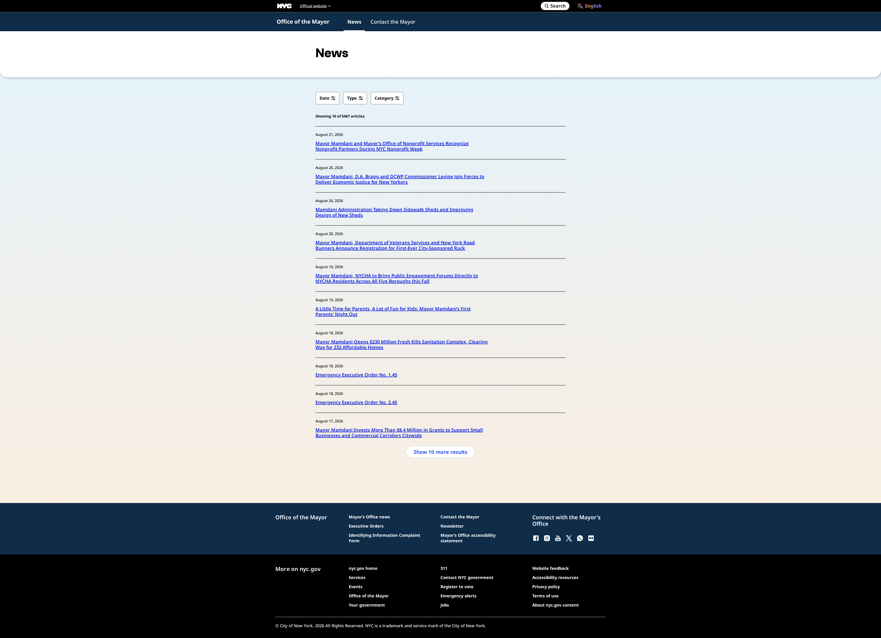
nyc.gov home (363, 568)
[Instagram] (547, 538)
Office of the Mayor (303, 21)
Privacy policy (546, 586)
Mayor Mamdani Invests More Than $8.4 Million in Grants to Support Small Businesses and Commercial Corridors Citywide (399, 432)
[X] (569, 538)
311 (443, 568)
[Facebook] (536, 538)
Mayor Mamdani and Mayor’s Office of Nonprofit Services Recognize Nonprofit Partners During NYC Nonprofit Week (392, 146)
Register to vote (457, 586)
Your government (367, 605)
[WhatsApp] (580, 538)
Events (355, 586)
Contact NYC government (466, 577)
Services (357, 577)
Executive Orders (366, 526)
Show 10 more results (440, 451)
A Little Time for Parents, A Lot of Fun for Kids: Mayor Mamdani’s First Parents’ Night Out (393, 311)
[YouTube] (558, 538)
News (354, 21)
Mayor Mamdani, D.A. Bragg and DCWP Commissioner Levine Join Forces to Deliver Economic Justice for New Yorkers (399, 179)
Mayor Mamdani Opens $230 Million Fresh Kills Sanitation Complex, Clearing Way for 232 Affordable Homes (401, 344)
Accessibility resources (555, 577)
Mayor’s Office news (369, 517)
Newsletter (452, 526)
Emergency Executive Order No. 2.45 (356, 402)
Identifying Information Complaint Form (384, 537)
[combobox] (589, 6)
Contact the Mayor (393, 21)
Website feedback (550, 568)
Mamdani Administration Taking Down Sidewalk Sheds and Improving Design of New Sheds (394, 212)
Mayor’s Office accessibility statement (468, 537)
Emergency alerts (458, 596)
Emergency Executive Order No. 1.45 (356, 375)
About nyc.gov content (555, 605)
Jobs (444, 605)
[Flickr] (591, 538)
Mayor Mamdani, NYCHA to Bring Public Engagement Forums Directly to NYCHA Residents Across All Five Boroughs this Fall (396, 278)
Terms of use (545, 596)
